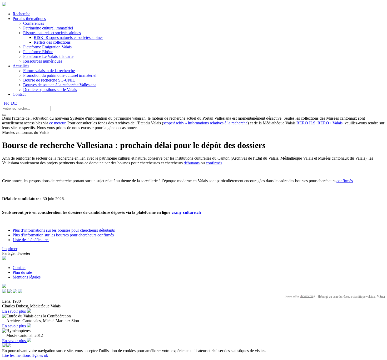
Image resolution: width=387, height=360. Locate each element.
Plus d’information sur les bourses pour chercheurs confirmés (63, 235)
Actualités (21, 66)
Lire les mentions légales (22, 355)
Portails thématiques (29, 18)
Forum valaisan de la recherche (49, 70)
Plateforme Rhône (38, 51)
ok (46, 355)
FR (6, 103)
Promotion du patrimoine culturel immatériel (59, 75)
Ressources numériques (42, 61)
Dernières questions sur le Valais (50, 89)
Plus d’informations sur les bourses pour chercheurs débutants (64, 230)
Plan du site (22, 272)
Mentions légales (27, 277)
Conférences (33, 23)
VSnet (381, 296)
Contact (19, 94)
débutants (192, 163)
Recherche (21, 14)
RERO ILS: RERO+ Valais (319, 123)
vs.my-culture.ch (186, 212)
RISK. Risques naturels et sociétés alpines (68, 37)
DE (14, 103)
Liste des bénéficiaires (31, 239)
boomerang (307, 296)
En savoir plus (14, 311)
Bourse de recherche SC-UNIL (49, 80)
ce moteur (57, 123)
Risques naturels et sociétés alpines (52, 33)
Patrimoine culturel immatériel (48, 28)
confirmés (214, 163)
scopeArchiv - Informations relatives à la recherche (205, 123)
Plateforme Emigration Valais (47, 47)
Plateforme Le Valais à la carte (48, 56)
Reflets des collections (52, 42)
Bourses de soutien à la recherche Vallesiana (59, 85)
